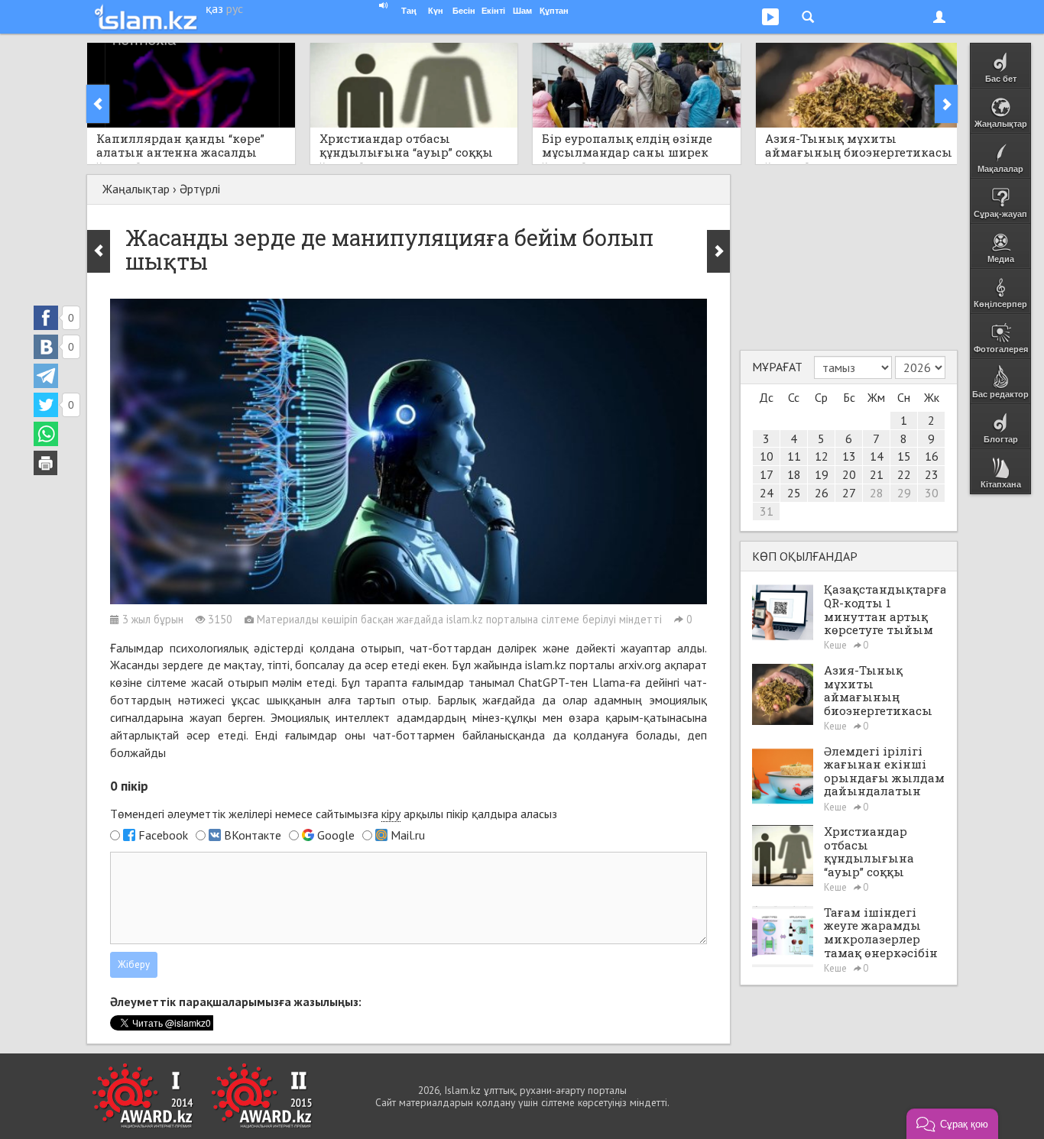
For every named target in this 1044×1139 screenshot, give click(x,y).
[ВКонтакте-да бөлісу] (46, 347)
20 (849, 474)
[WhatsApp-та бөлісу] (46, 434)
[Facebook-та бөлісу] (46, 318)
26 (821, 492)
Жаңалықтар (136, 188)
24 (766, 492)
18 (794, 474)
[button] (952, 1123)
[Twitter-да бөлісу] (46, 405)
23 (932, 474)
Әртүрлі (200, 188)
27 (849, 492)
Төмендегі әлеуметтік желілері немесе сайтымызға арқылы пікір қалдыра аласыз (333, 813)
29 (904, 492)
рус (234, 8)
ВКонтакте (252, 835)
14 (877, 456)
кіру (390, 813)
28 (877, 492)
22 (904, 474)
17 (766, 474)
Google (336, 835)
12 (821, 456)
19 (821, 474)
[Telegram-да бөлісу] (46, 376)
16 (932, 456)
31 (766, 511)
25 (794, 492)
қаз (214, 8)
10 (766, 456)
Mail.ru (408, 835)
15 (904, 456)
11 (794, 456)
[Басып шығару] (46, 463)
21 (877, 474)
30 (932, 492)
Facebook (163, 835)
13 (849, 456)
